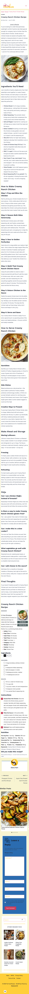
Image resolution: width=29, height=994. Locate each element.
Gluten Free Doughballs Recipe (19, 944)
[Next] (27, 811)
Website (7, 896)
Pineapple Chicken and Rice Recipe (7, 778)
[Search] (22, 919)
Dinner (3, 14)
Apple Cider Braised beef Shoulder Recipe (21, 779)
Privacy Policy (19, 975)
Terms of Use (11, 978)
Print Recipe (22, 625)
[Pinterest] (16, 1)
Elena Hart (5, 20)
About (7, 975)
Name (7, 881)
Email (7, 889)
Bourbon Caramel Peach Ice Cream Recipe (8, 963)
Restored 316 (14, 985)
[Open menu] (26, 6)
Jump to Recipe (14, 24)
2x (7, 655)
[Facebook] (13, 1)
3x (10, 655)
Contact (18, 978)
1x (4, 655)
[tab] (11, 832)
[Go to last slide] (2, 811)
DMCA (12, 975)
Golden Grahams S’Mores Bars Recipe (8, 944)
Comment (8, 858)
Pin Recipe (23, 622)
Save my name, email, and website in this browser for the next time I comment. (15, 902)
